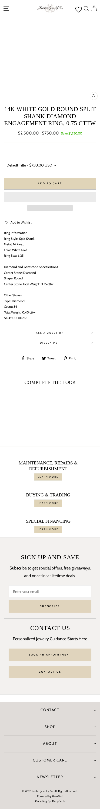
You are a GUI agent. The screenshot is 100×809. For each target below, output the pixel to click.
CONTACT (49, 710)
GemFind (57, 796)
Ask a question (50, 332)
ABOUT (50, 743)
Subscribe (50, 606)
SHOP (49, 727)
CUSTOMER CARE (50, 760)
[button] (50, 197)
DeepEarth (58, 801)
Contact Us (50, 671)
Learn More (48, 476)
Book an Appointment (50, 654)
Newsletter (50, 777)
